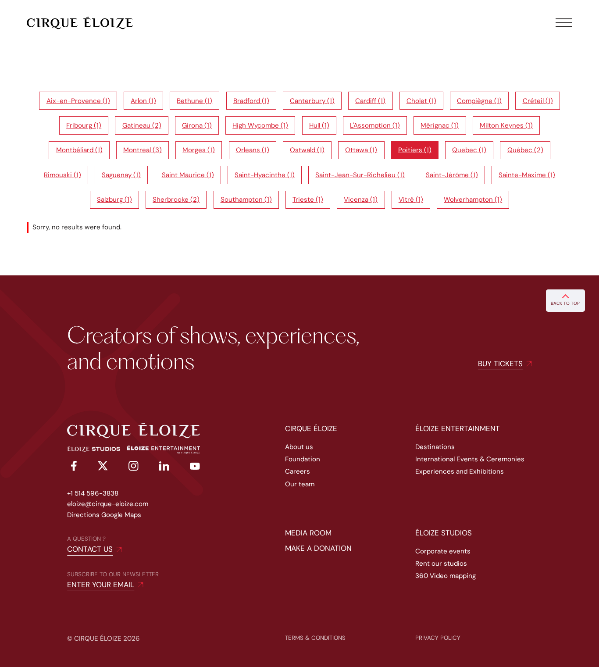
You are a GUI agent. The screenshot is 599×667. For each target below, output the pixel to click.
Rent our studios (441, 563)
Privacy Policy (437, 638)
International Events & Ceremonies (469, 459)
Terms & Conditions (315, 638)
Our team (299, 484)
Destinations (435, 446)
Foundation (302, 459)
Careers (297, 471)
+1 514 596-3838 (92, 493)
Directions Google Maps (104, 514)
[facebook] (72, 467)
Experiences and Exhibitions (459, 471)
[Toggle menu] (564, 22)
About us (299, 446)
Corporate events (443, 551)
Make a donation (318, 548)
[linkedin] (164, 467)
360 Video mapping (445, 575)
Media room (308, 533)
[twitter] (103, 467)
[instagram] (133, 467)
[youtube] (195, 467)
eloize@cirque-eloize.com (107, 503)
